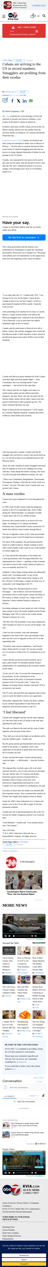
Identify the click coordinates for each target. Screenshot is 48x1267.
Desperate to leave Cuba (11, 140)
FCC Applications (32, 1209)
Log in (35, 1078)
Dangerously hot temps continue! (22, 34)
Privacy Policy (22, 1203)
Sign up (41, 1078)
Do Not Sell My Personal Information (17, 1212)
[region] (24, 1111)
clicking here (21, 1062)
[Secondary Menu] (5, 16)
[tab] (9, 1096)
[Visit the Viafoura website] (40, 1144)
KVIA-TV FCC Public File (13, 1209)
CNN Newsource (10, 92)
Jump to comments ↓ (10, 851)
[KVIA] (16, 16)
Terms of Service (9, 1203)
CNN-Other (23, 842)
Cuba (7, 116)
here (14, 1069)
